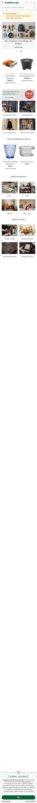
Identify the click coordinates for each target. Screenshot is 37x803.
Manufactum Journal (27, 256)
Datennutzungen (26, 781)
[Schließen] (34, 91)
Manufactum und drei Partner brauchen (13, 780)
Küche (27, 196)
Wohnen (9, 213)
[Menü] (2, 2)
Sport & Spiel (27, 213)
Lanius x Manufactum (9, 133)
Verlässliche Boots (27, 115)
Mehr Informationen (30, 801)
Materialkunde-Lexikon (10, 256)
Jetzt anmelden (6, 90)
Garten (10, 196)
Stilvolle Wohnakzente (9, 115)
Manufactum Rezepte (27, 239)
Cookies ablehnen (6, 801)
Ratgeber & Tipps (10, 239)
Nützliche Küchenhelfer (27, 133)
